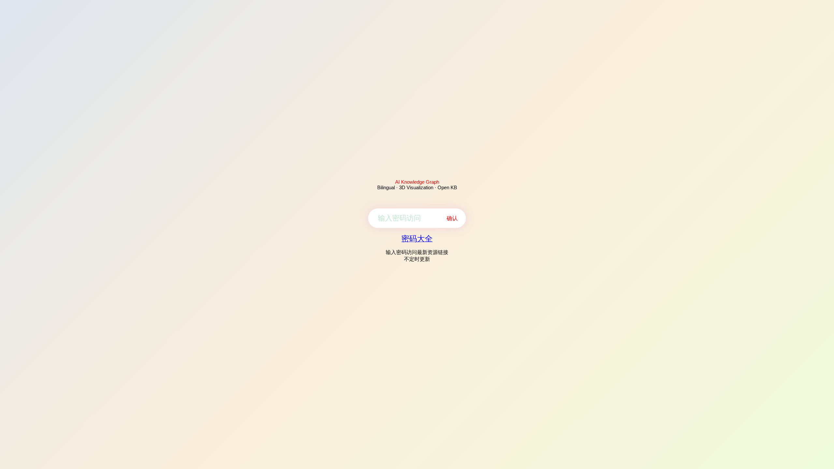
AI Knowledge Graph (417, 182)
